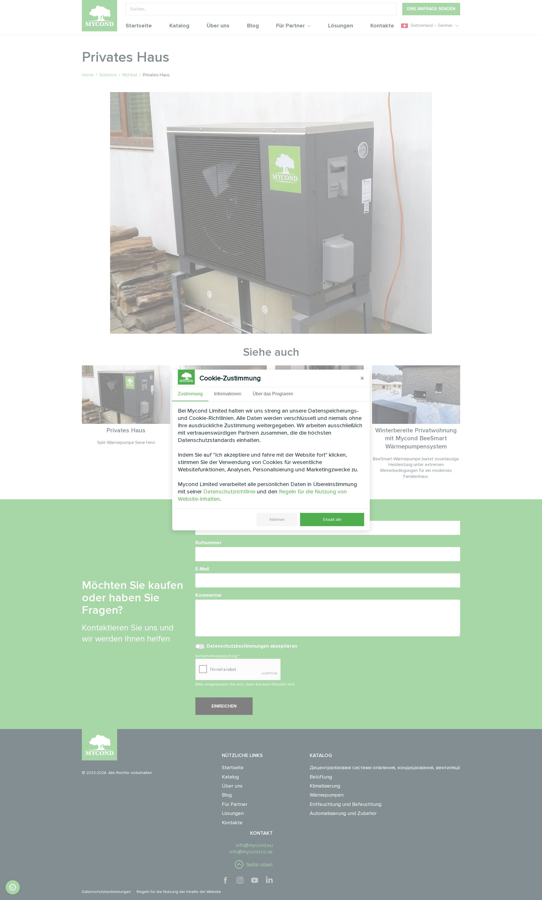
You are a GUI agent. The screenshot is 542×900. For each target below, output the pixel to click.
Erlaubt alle (332, 519)
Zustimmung (190, 393)
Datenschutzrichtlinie (229, 491)
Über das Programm (273, 393)
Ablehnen (277, 519)
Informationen (227, 393)
